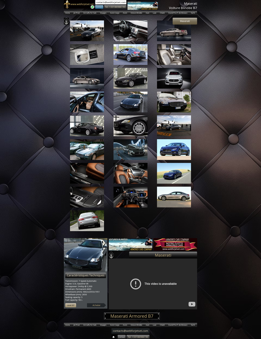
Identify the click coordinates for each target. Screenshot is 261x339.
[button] (115, 7)
